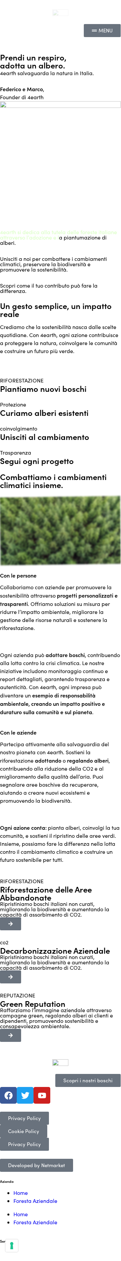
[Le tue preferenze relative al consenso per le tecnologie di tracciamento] (11, 1245)
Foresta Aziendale (35, 1200)
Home (20, 1192)
